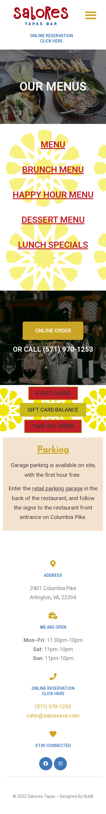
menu (53, 144)
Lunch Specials (53, 245)
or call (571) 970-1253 (53, 349)
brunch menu (53, 169)
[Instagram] (60, 763)
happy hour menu (53, 194)
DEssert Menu (53, 219)
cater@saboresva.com (53, 716)
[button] (90, 15)
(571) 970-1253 (53, 706)
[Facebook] (45, 763)
